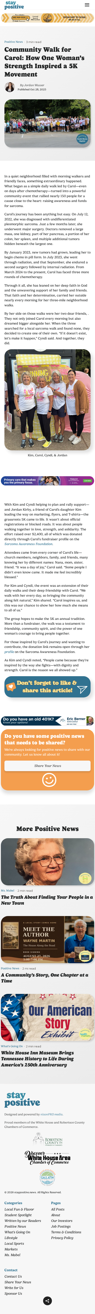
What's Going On (12, 1046)
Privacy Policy (62, 1238)
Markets (10, 1249)
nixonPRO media (51, 1114)
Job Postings (60, 1226)
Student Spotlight (18, 1215)
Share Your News (47, 766)
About (55, 1215)
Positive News (13, 41)
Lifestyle (10, 1238)
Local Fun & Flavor (19, 1209)
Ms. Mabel (7, 890)
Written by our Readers (22, 1221)
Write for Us (13, 1288)
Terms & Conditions (66, 1232)
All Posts (57, 1209)
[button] (47, 1300)
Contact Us (13, 1276)
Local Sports (14, 1243)
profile (9, 652)
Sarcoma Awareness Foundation (28, 544)
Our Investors (61, 1221)
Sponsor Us (13, 1293)
